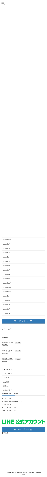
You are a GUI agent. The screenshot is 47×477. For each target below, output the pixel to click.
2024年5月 (6, 261)
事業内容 (6, 386)
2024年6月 (6, 257)
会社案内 (6, 382)
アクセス (6, 378)
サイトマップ (6, 329)
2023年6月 (6, 309)
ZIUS (23, 474)
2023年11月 (7, 287)
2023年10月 (7, 292)
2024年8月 (6, 248)
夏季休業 (5, 353)
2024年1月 (6, 279)
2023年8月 (6, 300)
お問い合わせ (7, 390)
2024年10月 (7, 240)
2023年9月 (6, 296)
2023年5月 (6, 313)
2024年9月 (6, 244)
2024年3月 (6, 270)
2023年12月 (7, 283)
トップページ (7, 374)
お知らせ (17, 342)
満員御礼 (5, 345)
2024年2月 (6, 274)
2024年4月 (6, 266)
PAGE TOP (43, 460)
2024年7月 (6, 253)
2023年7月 (6, 305)
